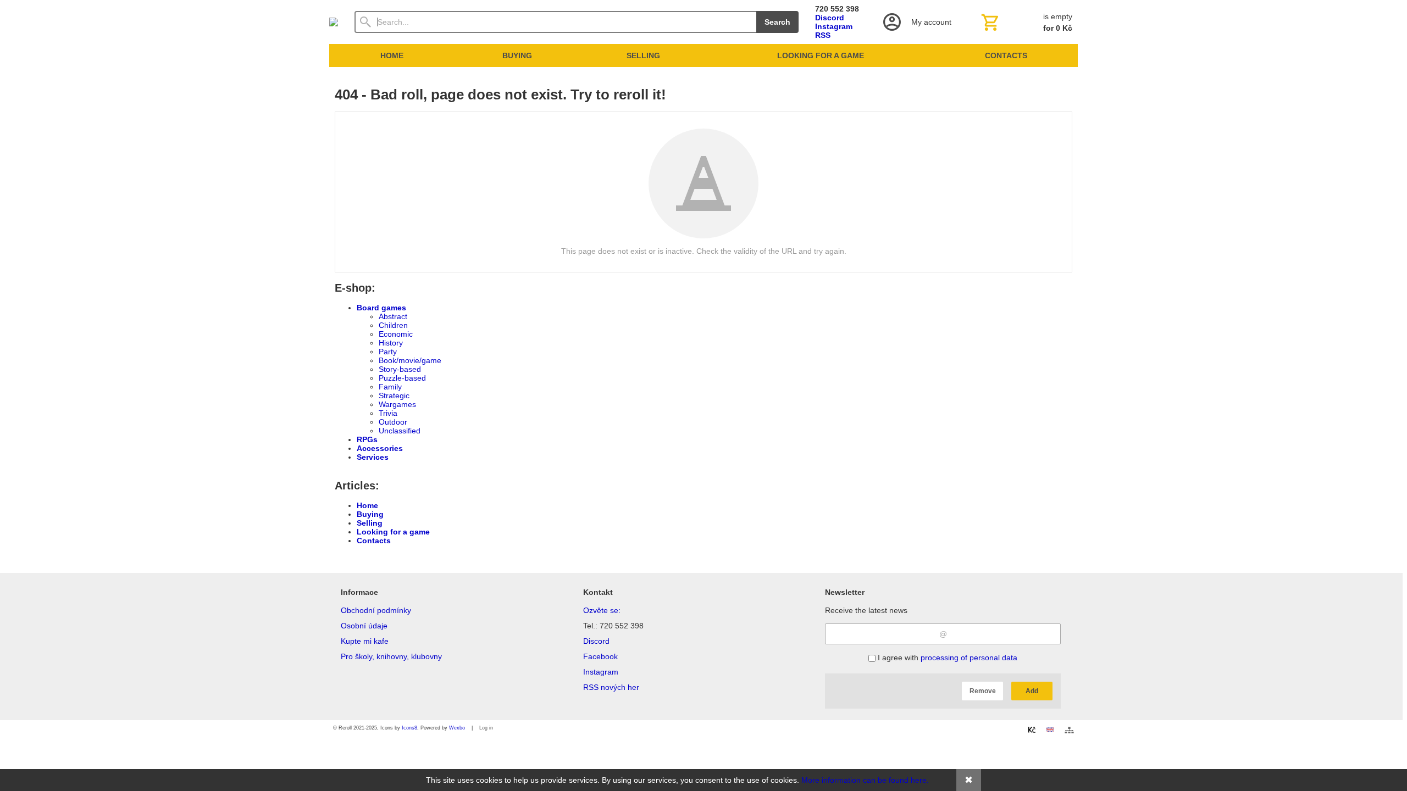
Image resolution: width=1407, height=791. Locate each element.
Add (1032, 691)
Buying (370, 514)
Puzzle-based (402, 378)
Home (367, 505)
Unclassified (399, 430)
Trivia (388, 413)
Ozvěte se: (602, 610)
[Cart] (1025, 22)
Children (393, 325)
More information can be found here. (865, 780)
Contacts (374, 540)
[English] (1049, 729)
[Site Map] (1069, 730)
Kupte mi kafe (365, 641)
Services (373, 457)
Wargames (397, 404)
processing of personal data (969, 657)
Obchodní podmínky (376, 610)
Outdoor (393, 421)
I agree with (946, 657)
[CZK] (1031, 729)
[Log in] (916, 22)
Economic (396, 334)
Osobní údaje (364, 625)
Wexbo (457, 728)
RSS (822, 35)
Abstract (393, 316)
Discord (829, 17)
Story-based (400, 369)
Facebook (600, 656)
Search (777, 22)
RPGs (367, 439)
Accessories (380, 448)
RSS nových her (611, 687)
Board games (381, 307)
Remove (983, 691)
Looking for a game (393, 531)
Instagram (833, 26)
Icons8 (409, 728)
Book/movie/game (410, 360)
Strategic (394, 395)
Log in (486, 728)
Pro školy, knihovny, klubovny (391, 656)
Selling (370, 523)
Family (390, 386)
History (391, 342)
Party (388, 351)
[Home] (333, 22)
